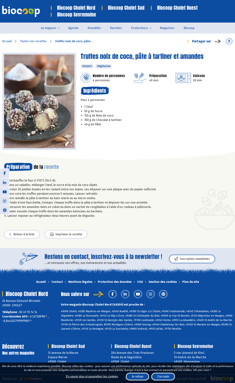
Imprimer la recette (68, 234)
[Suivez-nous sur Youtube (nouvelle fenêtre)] (4, 191)
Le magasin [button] (48, 28)
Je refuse (137, 376)
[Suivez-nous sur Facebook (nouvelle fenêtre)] (4, 173)
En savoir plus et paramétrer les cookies (92, 376)
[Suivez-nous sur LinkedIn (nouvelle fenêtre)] (4, 182)
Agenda (73, 28)
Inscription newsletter (195, 259)
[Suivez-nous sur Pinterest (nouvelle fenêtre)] (4, 210)
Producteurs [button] (139, 28)
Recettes (116, 28)
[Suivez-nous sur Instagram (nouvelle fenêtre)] (4, 200)
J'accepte (163, 376)
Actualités (94, 28)
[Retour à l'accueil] (26, 11)
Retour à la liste (24, 234)
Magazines (167, 28)
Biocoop (189, 28)
